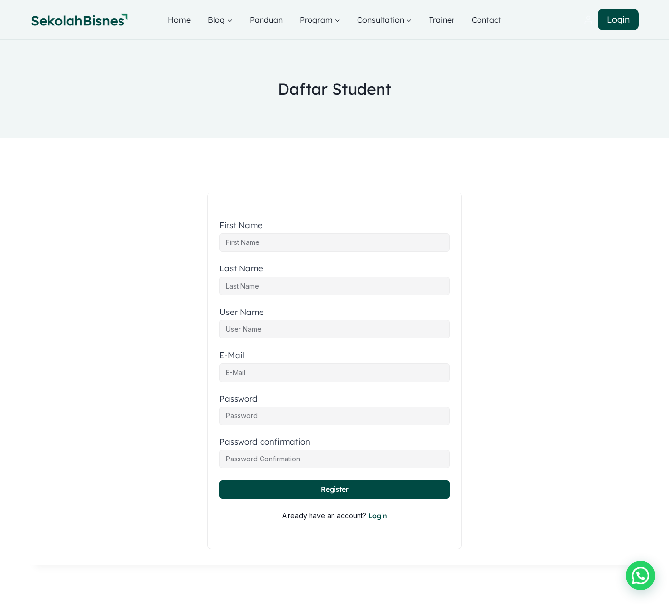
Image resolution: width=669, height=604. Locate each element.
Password (238, 399)
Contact (486, 19)
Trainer (441, 19)
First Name (241, 225)
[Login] (588, 20)
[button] (640, 575)
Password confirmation (264, 442)
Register (335, 489)
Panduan (266, 19)
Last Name (241, 268)
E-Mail (231, 355)
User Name (241, 312)
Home (179, 19)
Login (618, 19)
